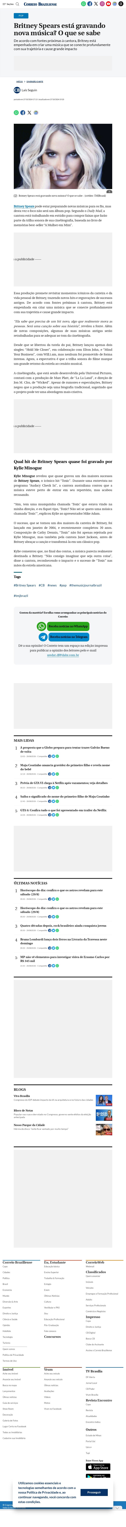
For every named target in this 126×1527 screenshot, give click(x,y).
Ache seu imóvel (10, 1373)
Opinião (6, 1325)
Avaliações (49, 1391)
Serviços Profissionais (96, 1305)
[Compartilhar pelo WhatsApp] (57, 757)
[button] (41, 1502)
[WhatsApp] (83, 5)
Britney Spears (26, 585)
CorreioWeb (95, 1262)
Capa (5, 1266)
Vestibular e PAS (52, 1307)
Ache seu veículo (52, 1373)
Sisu (46, 1313)
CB (43, 585)
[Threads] (120, 5)
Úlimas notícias (10, 1397)
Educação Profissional (54, 1319)
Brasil (5, 1284)
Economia (7, 1290)
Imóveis (89, 1282)
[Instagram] (102, 5)
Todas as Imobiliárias (12, 1432)
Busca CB (90, 1338)
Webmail (90, 1266)
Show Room (8, 1408)
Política (6, 1278)
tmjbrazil (22, 596)
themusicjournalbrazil (86, 585)
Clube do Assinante (95, 1344)
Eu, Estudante (55, 1262)
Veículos (90, 1288)
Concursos (52, 1337)
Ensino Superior (51, 1272)
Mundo (6, 1296)
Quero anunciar (93, 1276)
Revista (89, 1410)
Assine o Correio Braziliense (99, 1350)
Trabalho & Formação (54, 1278)
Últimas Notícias (52, 1296)
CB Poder (90, 1389)
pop (63, 585)
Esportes (7, 1307)
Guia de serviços (10, 1403)
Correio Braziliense (17, 1262)
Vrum (48, 1369)
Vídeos (47, 1397)
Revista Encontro (99, 1400)
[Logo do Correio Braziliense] (40, 4)
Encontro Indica (93, 1422)
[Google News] (114, 5)
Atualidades (91, 1416)
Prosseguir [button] (94, 1492)
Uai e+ (89, 1447)
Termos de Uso (10, 1360)
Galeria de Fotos (10, 1420)
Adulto (89, 1299)
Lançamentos (9, 1391)
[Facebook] (89, 5)
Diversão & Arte (10, 1301)
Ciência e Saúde (10, 1319)
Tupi (88, 1453)
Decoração (8, 1414)
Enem (47, 1290)
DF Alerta (90, 1377)
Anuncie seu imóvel (12, 1379)
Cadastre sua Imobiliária (14, 1438)
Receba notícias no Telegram (69, 637)
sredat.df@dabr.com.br (63, 655)
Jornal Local (91, 1383)
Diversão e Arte (35, 81)
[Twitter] (96, 5)
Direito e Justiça (10, 1313)
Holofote (7, 1331)
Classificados (96, 1272)
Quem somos (9, 1349)
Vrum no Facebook (53, 1408)
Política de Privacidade (13, 1355)
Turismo (6, 1343)
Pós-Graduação (51, 1325)
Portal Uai (90, 1441)
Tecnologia (8, 1337)
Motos (47, 1403)
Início (19, 81)
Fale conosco (50, 1331)
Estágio (47, 1284)
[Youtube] (108, 5)
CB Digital (90, 1332)
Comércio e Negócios (96, 1311)
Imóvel (8, 1369)
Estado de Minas (93, 1435)
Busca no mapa (10, 1385)
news (53, 585)
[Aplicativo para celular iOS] (98, 1467)
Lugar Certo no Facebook (14, 1426)
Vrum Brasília (92, 1394)
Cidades (6, 1272)
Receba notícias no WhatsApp (68, 626)
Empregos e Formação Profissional (102, 1293)
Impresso (93, 1317)
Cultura (47, 1301)
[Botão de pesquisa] (17, 4)
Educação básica (52, 1266)
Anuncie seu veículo (53, 1379)
